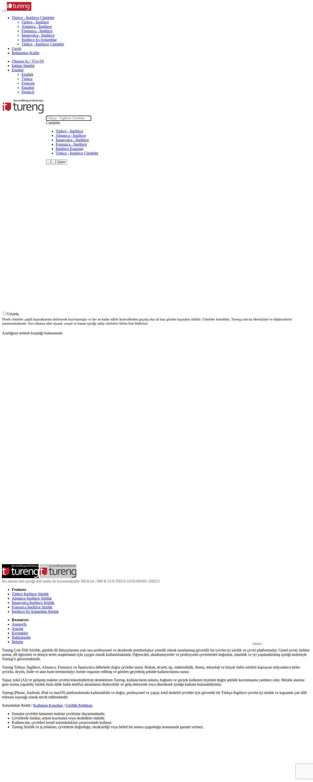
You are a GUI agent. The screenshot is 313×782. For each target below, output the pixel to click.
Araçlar (17, 629)
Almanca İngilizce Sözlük (32, 598)
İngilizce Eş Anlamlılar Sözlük (35, 611)
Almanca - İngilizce (37, 26)
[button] (33, 18)
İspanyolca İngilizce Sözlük (33, 603)
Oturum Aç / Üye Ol (28, 61)
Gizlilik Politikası (79, 705)
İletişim (17, 642)
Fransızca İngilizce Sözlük (32, 607)
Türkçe (27, 79)
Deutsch (28, 92)
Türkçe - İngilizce (35, 22)
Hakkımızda (21, 637)
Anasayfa (19, 624)
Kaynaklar (20, 633)
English (27, 74)
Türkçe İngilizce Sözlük (30, 594)
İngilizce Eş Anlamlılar (39, 40)
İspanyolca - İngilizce (38, 35)
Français (28, 83)
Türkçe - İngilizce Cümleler (43, 44)
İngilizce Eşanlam (69, 149)
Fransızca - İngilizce (37, 31)
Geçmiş (13, 314)
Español (28, 88)
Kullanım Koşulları (48, 705)
